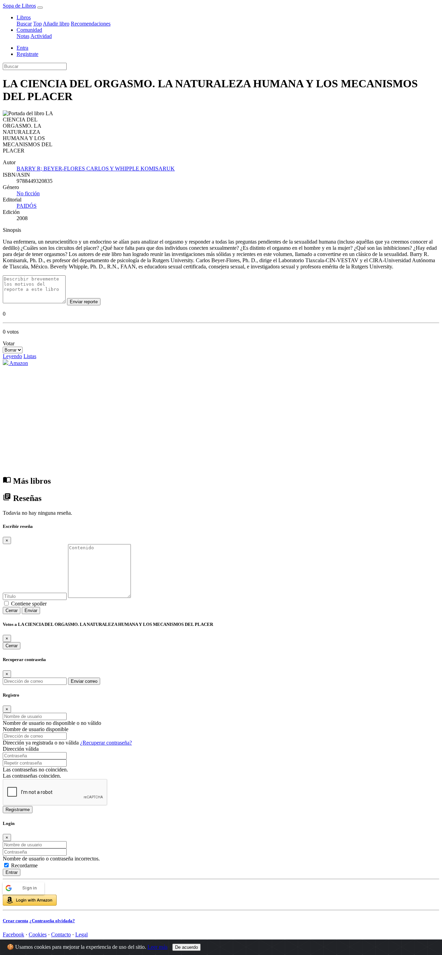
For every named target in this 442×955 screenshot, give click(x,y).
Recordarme (24, 865)
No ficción (28, 193)
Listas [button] (29, 356)
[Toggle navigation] (40, 8)
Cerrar (12, 610)
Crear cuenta (15, 920)
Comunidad (29, 30)
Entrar (12, 872)
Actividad (41, 36)
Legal (81, 934)
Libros (24, 17)
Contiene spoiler (29, 604)
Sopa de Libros (19, 6)
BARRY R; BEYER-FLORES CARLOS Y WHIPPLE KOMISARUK (96, 168)
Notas (23, 36)
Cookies (38, 934)
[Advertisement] (221, 420)
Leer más (157, 947)
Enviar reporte (84, 301)
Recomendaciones (90, 24)
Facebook (13, 934)
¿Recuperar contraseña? (106, 743)
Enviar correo (84, 681)
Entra (22, 48)
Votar (9, 343)
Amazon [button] (18, 363)
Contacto (61, 934)
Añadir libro (56, 24)
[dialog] (221, 872)
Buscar (24, 24)
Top (37, 24)
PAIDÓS (27, 206)
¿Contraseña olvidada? (52, 920)
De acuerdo (186, 947)
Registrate (27, 54)
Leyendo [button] (12, 356)
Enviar (31, 610)
